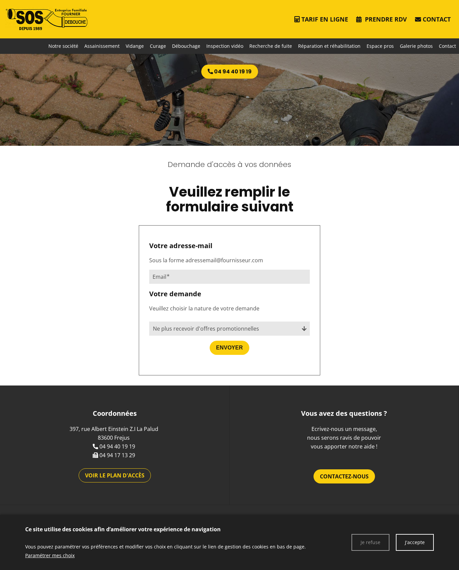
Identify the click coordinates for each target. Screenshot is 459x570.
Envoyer (229, 347)
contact (437, 19)
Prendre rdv (385, 19)
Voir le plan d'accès (114, 475)
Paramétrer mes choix (50, 555)
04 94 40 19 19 (117, 446)
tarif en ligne (324, 19)
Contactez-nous (344, 476)
